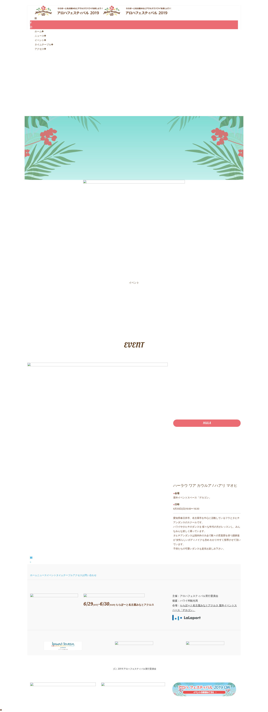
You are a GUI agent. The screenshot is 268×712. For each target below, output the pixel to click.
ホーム (38, 31)
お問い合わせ (89, 575)
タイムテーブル (43, 44)
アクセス (39, 48)
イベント (39, 40)
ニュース (39, 35)
